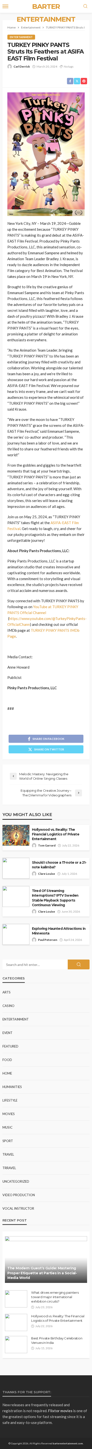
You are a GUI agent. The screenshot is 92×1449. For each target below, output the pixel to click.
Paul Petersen (47, 940)
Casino (8, 1006)
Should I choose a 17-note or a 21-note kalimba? (59, 865)
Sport (7, 1141)
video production (18, 1195)
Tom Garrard (46, 845)
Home (7, 1073)
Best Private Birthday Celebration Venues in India (56, 1340)
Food (7, 1060)
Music (7, 1127)
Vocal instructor (18, 1208)
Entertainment (21, 37)
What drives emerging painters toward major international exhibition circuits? (55, 1297)
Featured (10, 1046)
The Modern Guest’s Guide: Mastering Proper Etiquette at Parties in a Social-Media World (42, 1273)
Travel (8, 1154)
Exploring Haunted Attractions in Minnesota (58, 931)
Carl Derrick (21, 66)
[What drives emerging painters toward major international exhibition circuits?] (16, 1298)
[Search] (85, 6)
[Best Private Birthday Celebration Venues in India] (16, 1344)
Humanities (12, 1087)
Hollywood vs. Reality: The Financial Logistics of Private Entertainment (55, 834)
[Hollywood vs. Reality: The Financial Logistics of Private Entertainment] (16, 1322)
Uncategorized (15, 1181)
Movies (8, 1114)
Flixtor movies (60, 1410)
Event (7, 1033)
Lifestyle (9, 1100)
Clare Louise (46, 873)
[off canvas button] (5, 6)
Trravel (9, 1168)
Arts (6, 992)
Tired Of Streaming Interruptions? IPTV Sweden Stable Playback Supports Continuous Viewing (55, 898)
